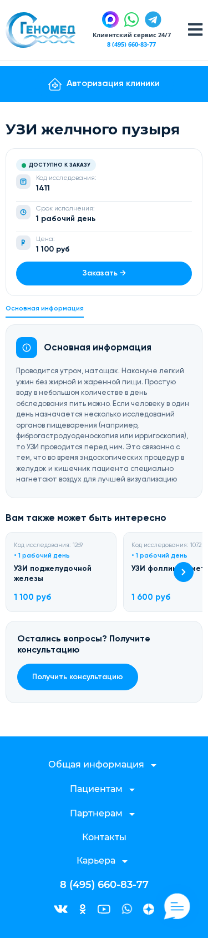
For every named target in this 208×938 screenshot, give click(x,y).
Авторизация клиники (113, 83)
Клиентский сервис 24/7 (132, 35)
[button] (184, 572)
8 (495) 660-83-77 (131, 44)
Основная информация (45, 308)
